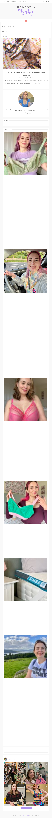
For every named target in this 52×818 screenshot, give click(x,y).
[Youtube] (28, 113)
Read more (26, 86)
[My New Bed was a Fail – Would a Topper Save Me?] (25, 579)
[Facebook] (43, 1)
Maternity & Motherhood (8, 26)
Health (3, 28)
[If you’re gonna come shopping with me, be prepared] (15, 773)
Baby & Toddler (5, 34)
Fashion (4, 31)
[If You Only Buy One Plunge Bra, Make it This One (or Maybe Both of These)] (25, 153)
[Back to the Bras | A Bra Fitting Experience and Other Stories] (25, 399)
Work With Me (14, 1)
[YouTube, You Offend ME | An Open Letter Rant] (25, 502)
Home (4, 1)
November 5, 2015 (23, 77)
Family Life (4, 36)
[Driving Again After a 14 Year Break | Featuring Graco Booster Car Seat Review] (25, 270)
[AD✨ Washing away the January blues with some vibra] (37, 795)
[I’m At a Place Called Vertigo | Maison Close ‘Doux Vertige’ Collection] (22, 50)
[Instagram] (48, 1)
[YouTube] (46, 1)
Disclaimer (25, 1)
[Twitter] (45, 1)
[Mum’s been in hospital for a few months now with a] (37, 773)
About (8, 1)
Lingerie (6, 68)
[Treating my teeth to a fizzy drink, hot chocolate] (15, 795)
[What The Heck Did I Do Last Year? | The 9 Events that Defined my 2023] (25, 656)
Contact (19, 1)
